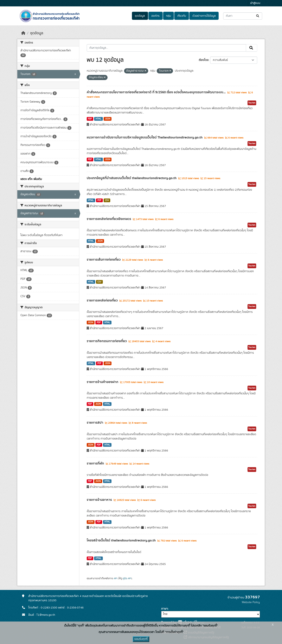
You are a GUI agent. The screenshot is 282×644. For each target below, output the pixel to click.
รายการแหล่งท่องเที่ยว (102, 300)
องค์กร (155, 16)
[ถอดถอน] (145, 71)
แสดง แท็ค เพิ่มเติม (31, 179)
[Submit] (258, 16)
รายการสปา (95, 422)
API (115, 578)
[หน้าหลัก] (23, 33)
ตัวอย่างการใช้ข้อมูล (204, 16)
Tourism (251, 102)
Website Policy (251, 602)
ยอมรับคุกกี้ (141, 639)
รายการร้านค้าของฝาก (103, 382)
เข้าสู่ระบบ (255, 3)
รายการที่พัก (96, 463)
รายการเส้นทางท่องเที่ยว (104, 259)
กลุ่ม (168, 16)
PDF (90, 119)
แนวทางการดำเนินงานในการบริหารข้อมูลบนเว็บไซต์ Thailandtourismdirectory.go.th (145, 137)
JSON (107, 119)
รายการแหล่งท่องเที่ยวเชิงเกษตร (109, 219)
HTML (98, 119)
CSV (107, 200)
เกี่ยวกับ (181, 16)
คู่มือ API (127, 578)
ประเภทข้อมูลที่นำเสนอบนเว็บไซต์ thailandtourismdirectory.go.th (132, 178)
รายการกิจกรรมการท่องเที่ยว (107, 341)
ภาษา (164, 609)
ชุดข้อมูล (140, 16)
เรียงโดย (204, 60)
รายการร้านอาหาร (100, 499)
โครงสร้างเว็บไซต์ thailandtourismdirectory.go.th (121, 540)
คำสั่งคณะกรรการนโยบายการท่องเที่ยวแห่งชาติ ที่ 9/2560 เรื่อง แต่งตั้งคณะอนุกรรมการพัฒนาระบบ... (156, 92)
